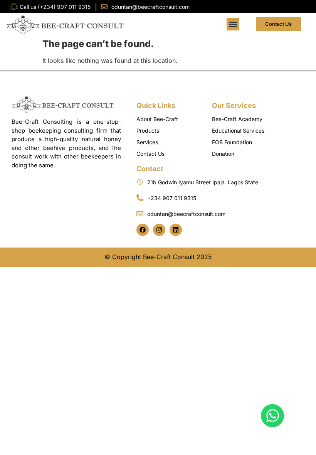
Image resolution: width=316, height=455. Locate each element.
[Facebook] (142, 230)
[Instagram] (159, 230)
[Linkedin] (176, 230)
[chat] (272, 415)
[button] (233, 24)
